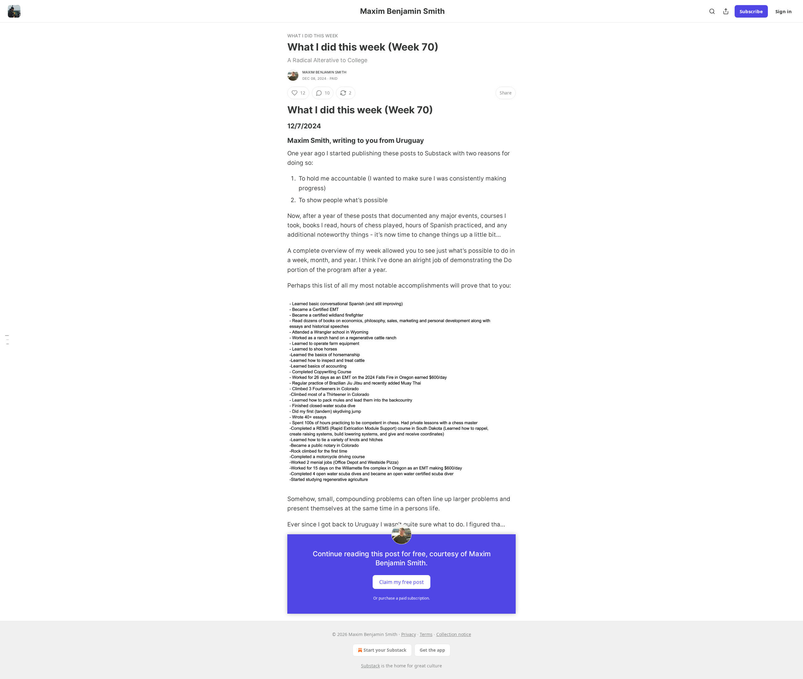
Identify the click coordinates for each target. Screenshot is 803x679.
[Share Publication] (726, 11)
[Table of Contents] (7, 339)
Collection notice (453, 634)
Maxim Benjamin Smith (324, 72)
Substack (370, 666)
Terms (426, 634)
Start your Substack (385, 650)
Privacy (408, 634)
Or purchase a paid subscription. (401, 598)
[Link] (279, 110)
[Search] (712, 11)
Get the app (432, 650)
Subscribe (751, 11)
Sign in (783, 11)
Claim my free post (401, 582)
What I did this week (312, 35)
